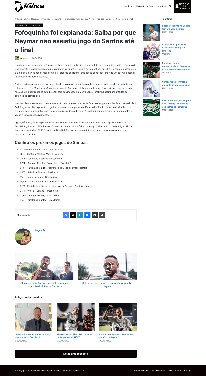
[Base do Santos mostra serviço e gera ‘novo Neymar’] (118, 317)
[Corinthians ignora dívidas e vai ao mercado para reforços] (151, 51)
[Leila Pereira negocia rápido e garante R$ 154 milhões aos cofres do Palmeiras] (151, 107)
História (161, 6)
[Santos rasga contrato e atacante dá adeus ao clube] (151, 88)
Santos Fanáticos (142, 370)
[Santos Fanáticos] (30, 6)
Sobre (178, 370)
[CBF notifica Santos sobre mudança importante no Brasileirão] (33, 317)
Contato (186, 370)
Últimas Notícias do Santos (36, 19)
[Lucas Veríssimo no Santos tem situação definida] (151, 32)
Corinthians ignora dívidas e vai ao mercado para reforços (176, 47)
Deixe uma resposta (75, 353)
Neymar (120, 88)
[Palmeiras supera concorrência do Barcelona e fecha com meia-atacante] (151, 70)
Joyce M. (24, 58)
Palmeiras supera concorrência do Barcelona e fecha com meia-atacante (176, 66)
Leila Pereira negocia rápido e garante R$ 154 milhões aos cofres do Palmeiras (176, 103)
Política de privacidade (162, 370)
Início (127, 6)
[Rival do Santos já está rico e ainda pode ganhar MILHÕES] (75, 317)
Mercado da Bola (144, 6)
